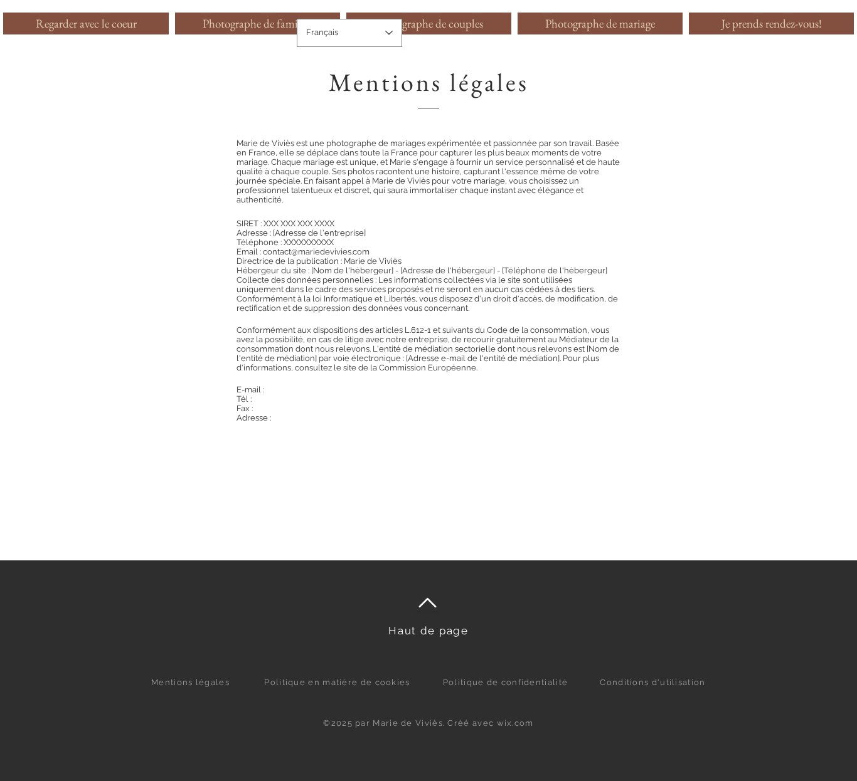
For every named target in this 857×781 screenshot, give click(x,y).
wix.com (515, 723)
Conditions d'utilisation (652, 682)
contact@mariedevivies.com (316, 251)
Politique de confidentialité (505, 682)
